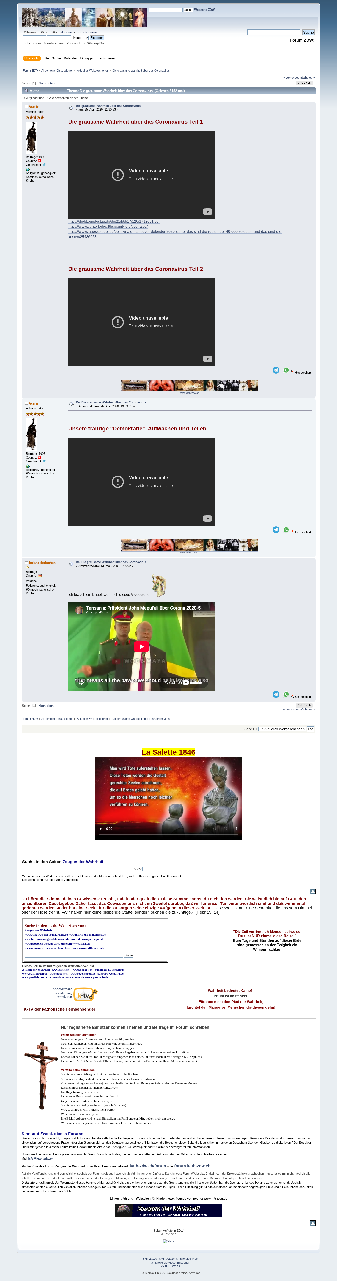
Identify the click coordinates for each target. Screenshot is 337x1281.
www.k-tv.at (64, 996)
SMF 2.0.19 (150, 1258)
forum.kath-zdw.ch (192, 1166)
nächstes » (307, 77)
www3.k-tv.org (62, 988)
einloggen (65, 32)
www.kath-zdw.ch (189, 392)
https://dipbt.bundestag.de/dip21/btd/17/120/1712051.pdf (114, 221)
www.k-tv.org (63, 993)
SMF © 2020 (167, 1258)
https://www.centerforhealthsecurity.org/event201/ (108, 226)
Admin (34, 106)
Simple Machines (187, 1258)
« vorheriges (291, 77)
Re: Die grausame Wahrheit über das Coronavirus (111, 402)
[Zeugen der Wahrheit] (28, 170)
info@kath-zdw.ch (40, 1158)
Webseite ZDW (204, 9)
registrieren (88, 32)
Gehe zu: (250, 729)
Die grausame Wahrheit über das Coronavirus (108, 106)
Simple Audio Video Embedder (170, 1262)
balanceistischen (42, 563)
